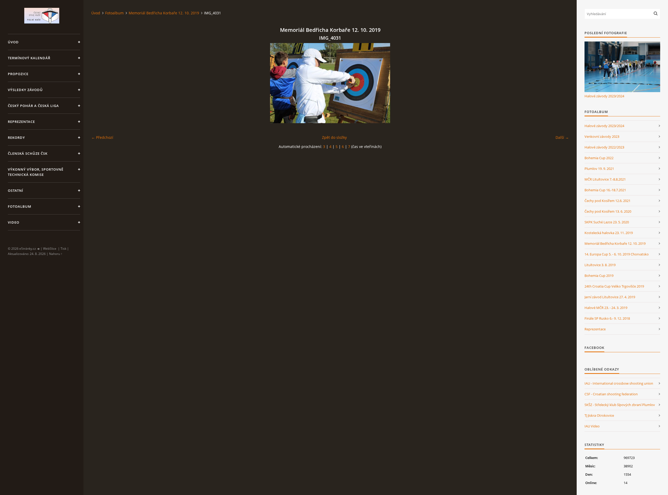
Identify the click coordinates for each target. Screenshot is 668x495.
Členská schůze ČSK (27, 153)
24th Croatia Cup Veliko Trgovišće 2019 (614, 286)
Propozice (18, 73)
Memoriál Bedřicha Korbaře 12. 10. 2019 (164, 12)
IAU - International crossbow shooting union (618, 383)
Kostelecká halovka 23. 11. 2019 (608, 232)
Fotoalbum (19, 206)
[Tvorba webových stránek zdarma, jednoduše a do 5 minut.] (38, 248)
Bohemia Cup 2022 (598, 158)
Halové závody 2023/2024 (604, 96)
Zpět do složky (334, 137)
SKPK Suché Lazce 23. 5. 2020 (606, 222)
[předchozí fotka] (100, 83)
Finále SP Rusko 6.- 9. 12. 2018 (607, 318)
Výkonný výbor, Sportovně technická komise (35, 172)
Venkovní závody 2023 (601, 136)
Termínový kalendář (29, 58)
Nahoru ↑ (55, 254)
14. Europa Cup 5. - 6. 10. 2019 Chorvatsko (616, 254)
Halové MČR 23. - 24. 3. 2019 (605, 307)
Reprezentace (21, 121)
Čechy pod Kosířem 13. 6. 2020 (607, 211)
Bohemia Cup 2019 (598, 275)
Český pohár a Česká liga (33, 105)
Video (13, 222)
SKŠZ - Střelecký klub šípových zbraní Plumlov (619, 404)
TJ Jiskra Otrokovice (599, 415)
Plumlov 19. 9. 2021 (599, 168)
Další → (562, 137)
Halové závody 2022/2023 (604, 147)
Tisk (63, 248)
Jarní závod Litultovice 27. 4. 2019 (609, 297)
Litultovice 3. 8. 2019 (600, 265)
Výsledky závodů (25, 89)
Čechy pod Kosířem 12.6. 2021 (607, 200)
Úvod (13, 42)
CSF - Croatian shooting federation (611, 394)
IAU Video (592, 426)
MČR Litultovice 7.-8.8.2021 (605, 179)
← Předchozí (102, 137)
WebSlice (49, 248)
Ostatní (15, 190)
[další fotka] (560, 83)
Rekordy (16, 137)
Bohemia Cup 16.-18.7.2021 (605, 190)
